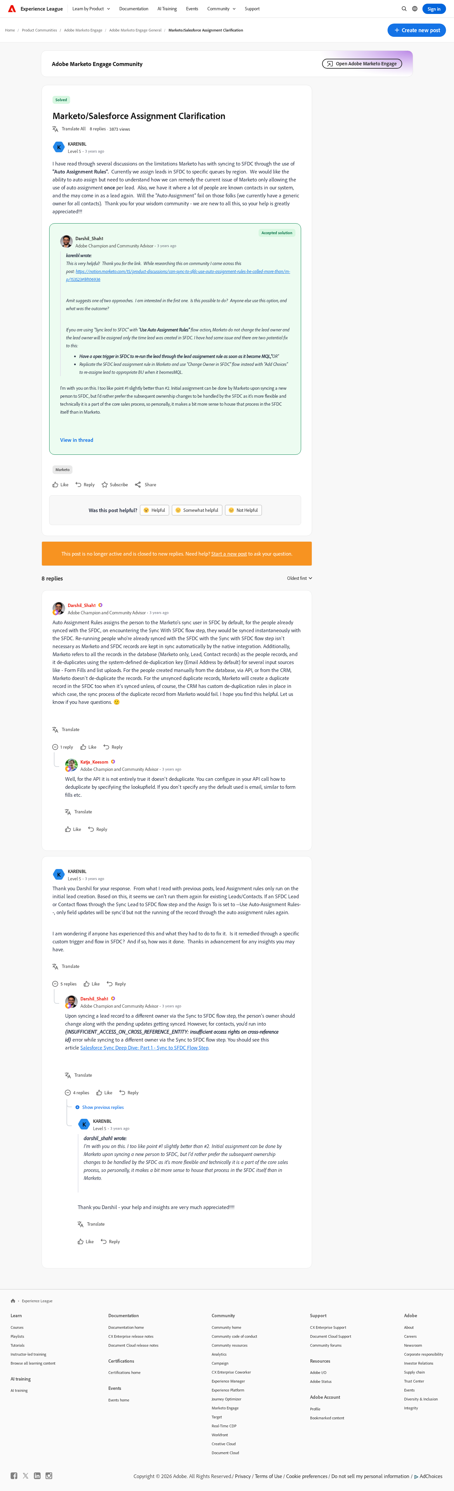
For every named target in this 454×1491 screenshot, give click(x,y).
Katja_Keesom (94, 762)
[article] (175, 676)
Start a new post (229, 553)
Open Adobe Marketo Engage (366, 63)
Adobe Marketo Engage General (135, 30)
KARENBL (77, 144)
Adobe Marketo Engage (83, 30)
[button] (417, 30)
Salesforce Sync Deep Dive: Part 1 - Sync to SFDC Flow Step (144, 1047)
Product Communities (39, 30)
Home (10, 30)
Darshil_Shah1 (89, 238)
